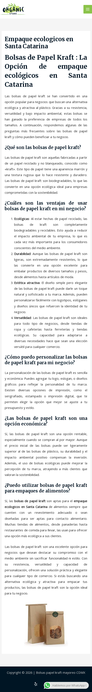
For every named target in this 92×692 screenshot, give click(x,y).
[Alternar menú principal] (87, 9)
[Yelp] (36, 684)
